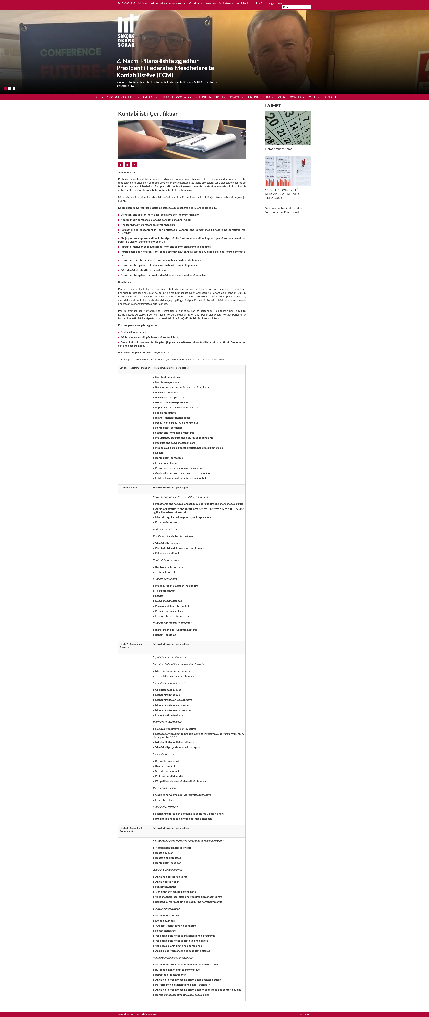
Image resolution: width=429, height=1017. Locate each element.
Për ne (97, 97)
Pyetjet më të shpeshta (322, 97)
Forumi (281, 97)
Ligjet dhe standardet (209, 97)
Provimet (235, 97)
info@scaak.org (150, 3)
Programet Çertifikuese (121, 97)
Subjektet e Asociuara (175, 97)
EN (262, 3)
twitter (196, 3)
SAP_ (309, 1014)
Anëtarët (149, 97)
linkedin (245, 3)
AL (257, 3)
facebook (211, 3)
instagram (228, 3)
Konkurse (295, 97)
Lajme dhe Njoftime (258, 97)
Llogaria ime (275, 3)
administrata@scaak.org (172, 3)
